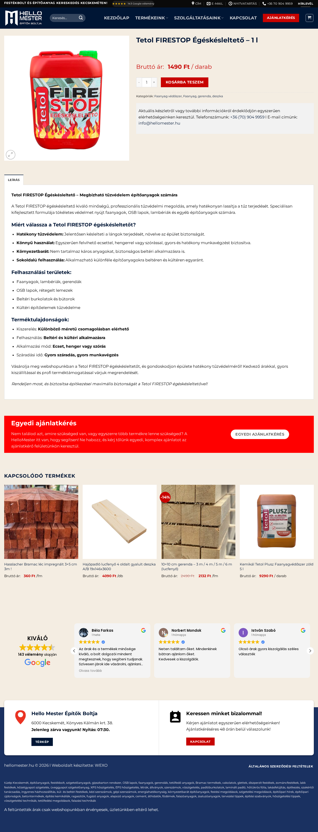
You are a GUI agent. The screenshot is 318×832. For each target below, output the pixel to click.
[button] (310, 18)
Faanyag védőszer (168, 96)
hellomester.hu (19, 765)
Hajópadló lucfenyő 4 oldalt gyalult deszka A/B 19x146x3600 (119, 566)
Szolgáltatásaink (197, 18)
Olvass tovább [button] (90, 671)
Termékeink (150, 18)
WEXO (101, 765)
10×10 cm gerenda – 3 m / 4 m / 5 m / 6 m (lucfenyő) (196, 566)
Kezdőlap (116, 18)
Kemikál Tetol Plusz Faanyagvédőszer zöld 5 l (276, 566)
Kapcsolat (243, 18)
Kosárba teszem (185, 82)
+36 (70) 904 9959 (247, 117)
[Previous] (4, 536)
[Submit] (81, 18)
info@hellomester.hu (159, 123)
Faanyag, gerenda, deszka (203, 96)
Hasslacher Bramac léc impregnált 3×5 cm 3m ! (40, 566)
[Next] (313, 536)
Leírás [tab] (14, 180)
